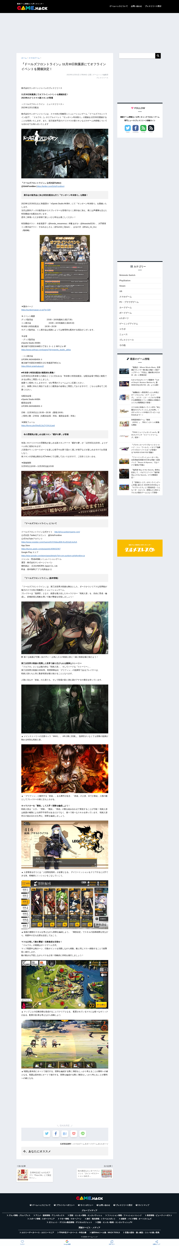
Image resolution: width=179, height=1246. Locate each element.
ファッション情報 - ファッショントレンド (124, 1215)
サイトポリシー (86, 1205)
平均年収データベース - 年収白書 (72, 1232)
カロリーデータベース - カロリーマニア (37, 1232)
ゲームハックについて (119, 6)
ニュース (123, 334)
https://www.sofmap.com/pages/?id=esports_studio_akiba (46, 350)
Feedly (143, 132)
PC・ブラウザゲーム (129, 302)
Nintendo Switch (127, 275)
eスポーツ (103, 1144)
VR (120, 291)
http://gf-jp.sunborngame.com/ (67, 532)
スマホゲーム (79, 1144)
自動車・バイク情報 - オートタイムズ (136, 1219)
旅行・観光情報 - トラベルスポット (101, 1219)
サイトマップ (143, 1205)
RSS (151, 132)
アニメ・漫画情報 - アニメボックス (49, 1215)
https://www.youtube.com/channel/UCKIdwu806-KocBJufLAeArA (49, 542)
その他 (122, 345)
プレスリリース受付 (153, 6)
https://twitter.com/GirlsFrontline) (50, 186)
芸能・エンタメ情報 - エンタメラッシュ (86, 1215)
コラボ (122, 329)
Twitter (128, 132)
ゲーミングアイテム (128, 324)
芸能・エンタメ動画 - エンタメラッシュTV (114, 1222)
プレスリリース (126, 340)
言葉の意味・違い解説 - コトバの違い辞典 (142, 1232)
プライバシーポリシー (65, 1205)
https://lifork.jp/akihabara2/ (32, 366)
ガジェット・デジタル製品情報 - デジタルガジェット (70, 1222)
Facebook (136, 132)
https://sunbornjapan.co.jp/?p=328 (36, 310)
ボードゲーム (92, 1144)
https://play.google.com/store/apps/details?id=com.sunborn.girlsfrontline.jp (53, 556)
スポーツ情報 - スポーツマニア (42, 1219)
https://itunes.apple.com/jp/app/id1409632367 (41, 549)
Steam (122, 286)
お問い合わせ (136, 6)
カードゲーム (125, 307)
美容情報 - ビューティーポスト (159, 1215)
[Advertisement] (89, 32)
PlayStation (124, 280)
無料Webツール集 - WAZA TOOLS (105, 1232)
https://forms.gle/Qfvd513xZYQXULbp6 (38, 426)
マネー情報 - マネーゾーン (70, 1219)
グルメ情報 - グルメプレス (19, 1215)
